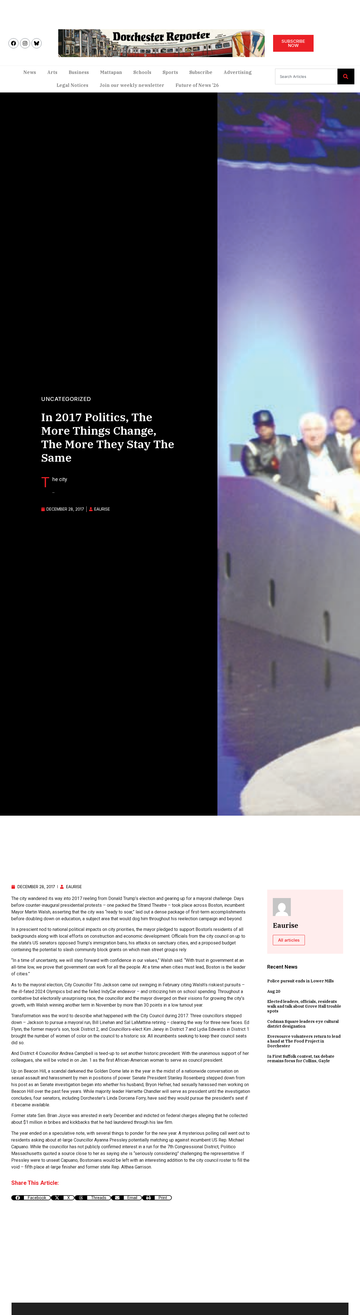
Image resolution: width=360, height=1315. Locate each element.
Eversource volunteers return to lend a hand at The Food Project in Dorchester (304, 1041)
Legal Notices (72, 85)
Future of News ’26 (197, 85)
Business (79, 72)
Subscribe (200, 72)
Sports (170, 72)
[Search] (346, 76)
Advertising (238, 72)
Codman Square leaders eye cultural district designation (303, 1024)
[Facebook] (13, 43)
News (29, 72)
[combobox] (306, 76)
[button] (31, 1197)
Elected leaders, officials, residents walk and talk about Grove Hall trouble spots (304, 1006)
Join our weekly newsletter (132, 85)
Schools (142, 72)
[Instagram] (25, 43)
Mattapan (111, 72)
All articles (289, 940)
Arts (52, 72)
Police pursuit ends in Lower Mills (300, 981)
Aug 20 (273, 991)
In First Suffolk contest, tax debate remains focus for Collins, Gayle (300, 1059)
